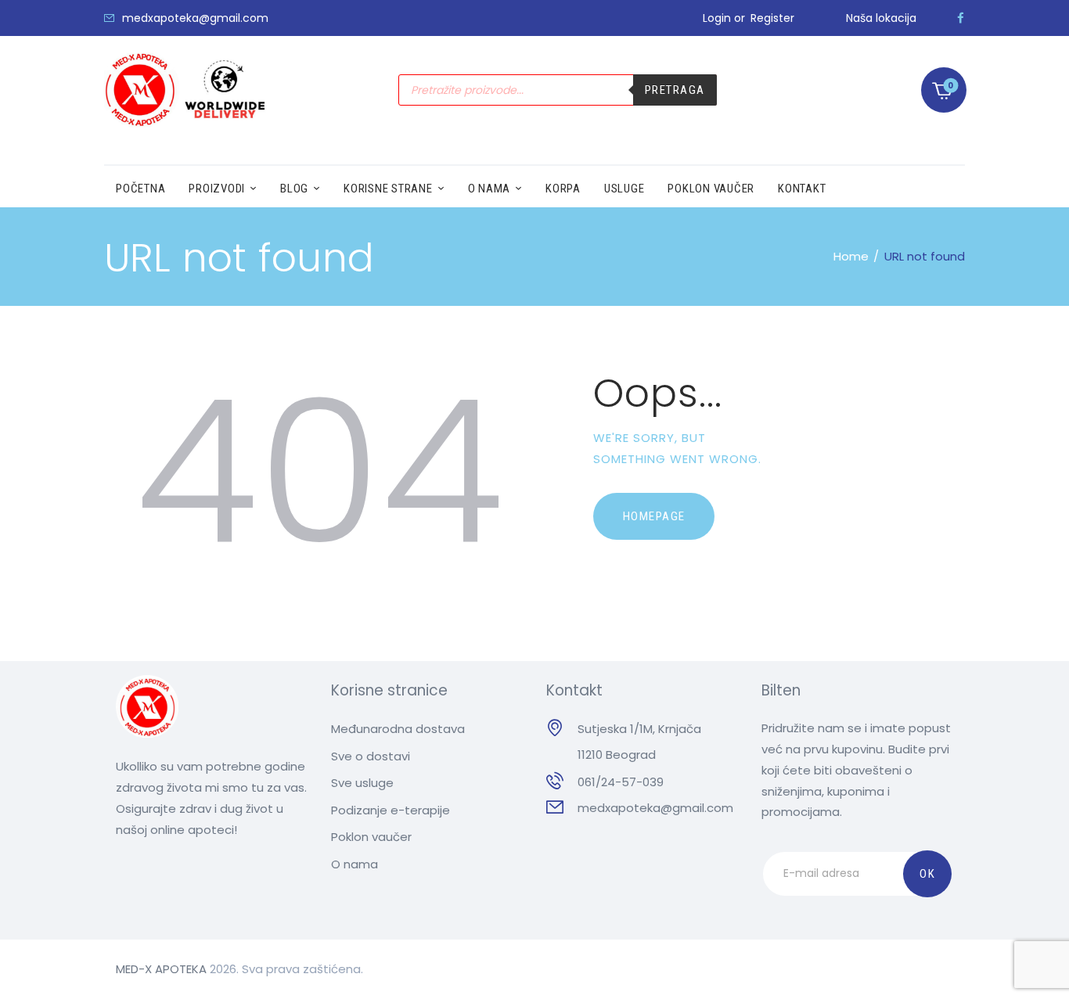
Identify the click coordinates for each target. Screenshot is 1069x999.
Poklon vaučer (371, 836)
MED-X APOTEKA (161, 969)
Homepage (654, 516)
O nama (354, 864)
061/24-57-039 (621, 782)
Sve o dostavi (370, 756)
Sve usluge (362, 782)
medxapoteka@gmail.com (655, 808)
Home (851, 256)
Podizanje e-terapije (390, 810)
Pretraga (675, 90)
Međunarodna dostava (398, 729)
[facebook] (960, 18)
